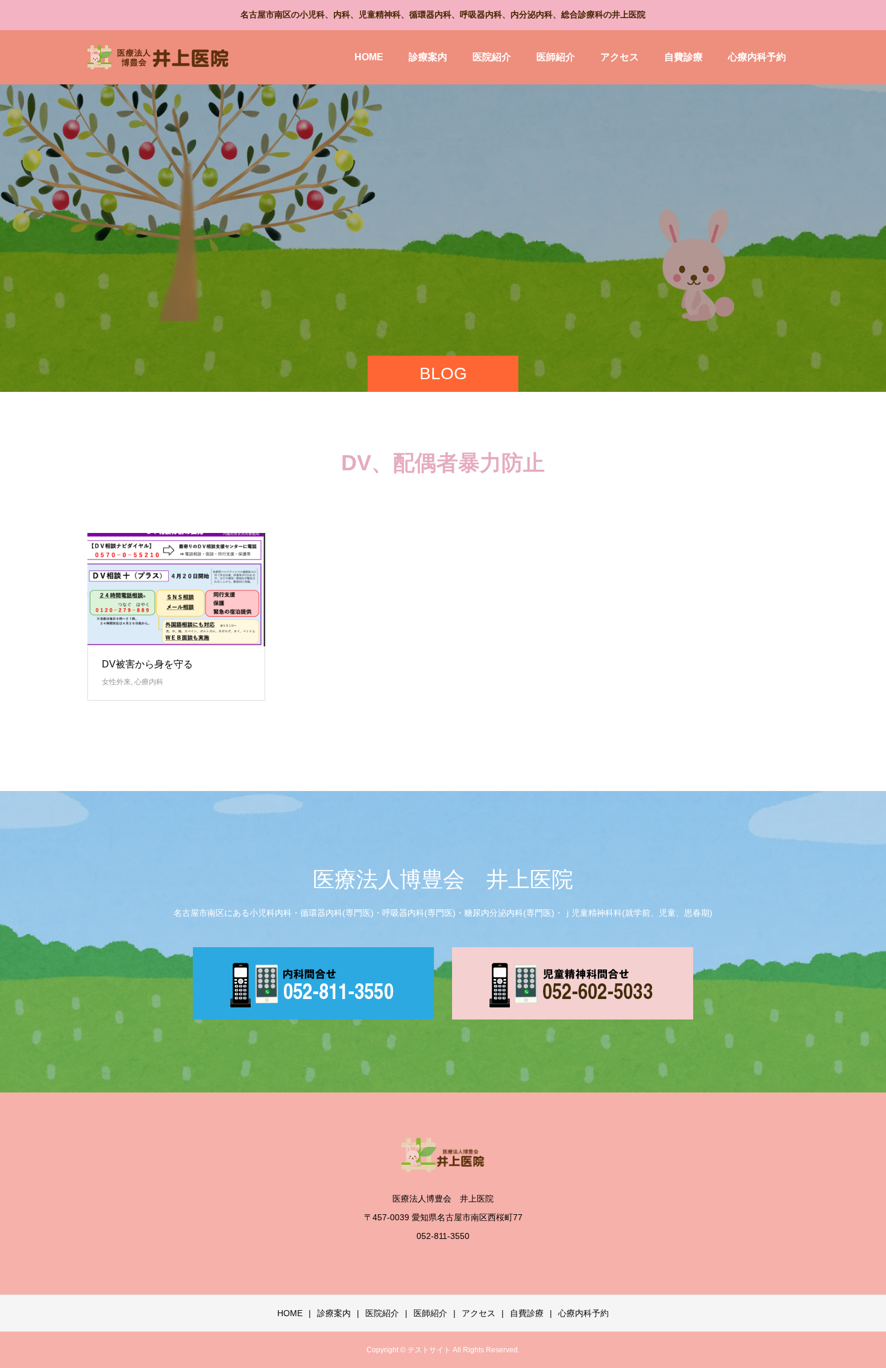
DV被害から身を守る (147, 664)
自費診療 (683, 57)
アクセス (619, 57)
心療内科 (148, 682)
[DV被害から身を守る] (176, 589)
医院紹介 (492, 57)
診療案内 (428, 57)
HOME (368, 57)
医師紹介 (555, 57)
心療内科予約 (757, 57)
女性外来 (116, 682)
